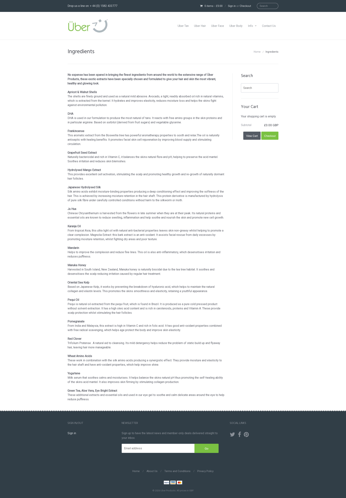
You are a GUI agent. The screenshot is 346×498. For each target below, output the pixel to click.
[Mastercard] (179, 483)
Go (206, 448)
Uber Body (236, 26)
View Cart (252, 136)
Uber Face (217, 26)
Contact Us (269, 26)
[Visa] (173, 483)
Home (257, 51)
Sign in (232, 6)
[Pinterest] (246, 434)
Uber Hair (200, 26)
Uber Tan (183, 26)
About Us (152, 471)
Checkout (245, 6)
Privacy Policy (205, 471)
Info (250, 26)
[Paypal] (166, 483)
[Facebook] (239, 434)
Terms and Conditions (177, 471)
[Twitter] (232, 434)
